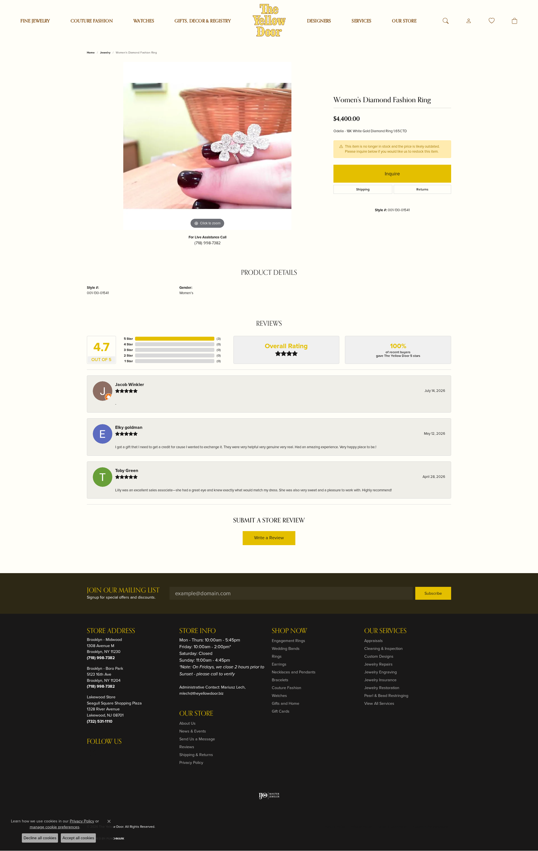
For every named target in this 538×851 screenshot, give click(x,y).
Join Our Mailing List (123, 591)
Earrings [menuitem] (279, 664)
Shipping (363, 189)
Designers (319, 21)
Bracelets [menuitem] (280, 680)
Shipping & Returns (196, 755)
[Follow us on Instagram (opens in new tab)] (92, 753)
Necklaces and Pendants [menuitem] (294, 672)
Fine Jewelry (35, 21)
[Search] (446, 21)
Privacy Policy (191, 762)
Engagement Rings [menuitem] (288, 641)
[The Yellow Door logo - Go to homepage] (269, 20)
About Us (187, 723)
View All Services (379, 703)
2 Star (128, 355)
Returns (422, 189)
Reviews (186, 747)
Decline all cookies (40, 838)
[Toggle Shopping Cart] (515, 21)
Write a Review (269, 537)
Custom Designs (378, 656)
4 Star (128, 344)
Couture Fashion (92, 21)
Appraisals (373, 641)
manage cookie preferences (54, 827)
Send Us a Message (197, 739)
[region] (207, 146)
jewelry (105, 52)
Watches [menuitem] (279, 695)
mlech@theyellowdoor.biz (201, 693)
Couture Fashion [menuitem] (286, 688)
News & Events (192, 731)
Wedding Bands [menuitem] (286, 648)
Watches (143, 21)
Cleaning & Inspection (383, 648)
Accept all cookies (78, 838)
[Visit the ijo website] (269, 796)
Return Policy (335, 826)
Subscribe (433, 593)
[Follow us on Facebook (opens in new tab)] (106, 753)
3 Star (128, 349)
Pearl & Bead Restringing (386, 695)
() (219, 338)
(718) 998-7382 (207, 243)
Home (91, 52)
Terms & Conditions (392, 826)
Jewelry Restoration (381, 688)
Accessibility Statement (430, 826)
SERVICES (362, 21)
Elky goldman (128, 427)
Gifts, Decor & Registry (203, 21)
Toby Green (126, 470)
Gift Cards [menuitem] (280, 711)
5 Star (128, 338)
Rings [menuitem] (277, 656)
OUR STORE (404, 21)
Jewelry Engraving (380, 672)
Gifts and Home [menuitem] (285, 703)
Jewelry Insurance (380, 680)
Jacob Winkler (129, 384)
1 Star (128, 361)
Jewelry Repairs (378, 664)
